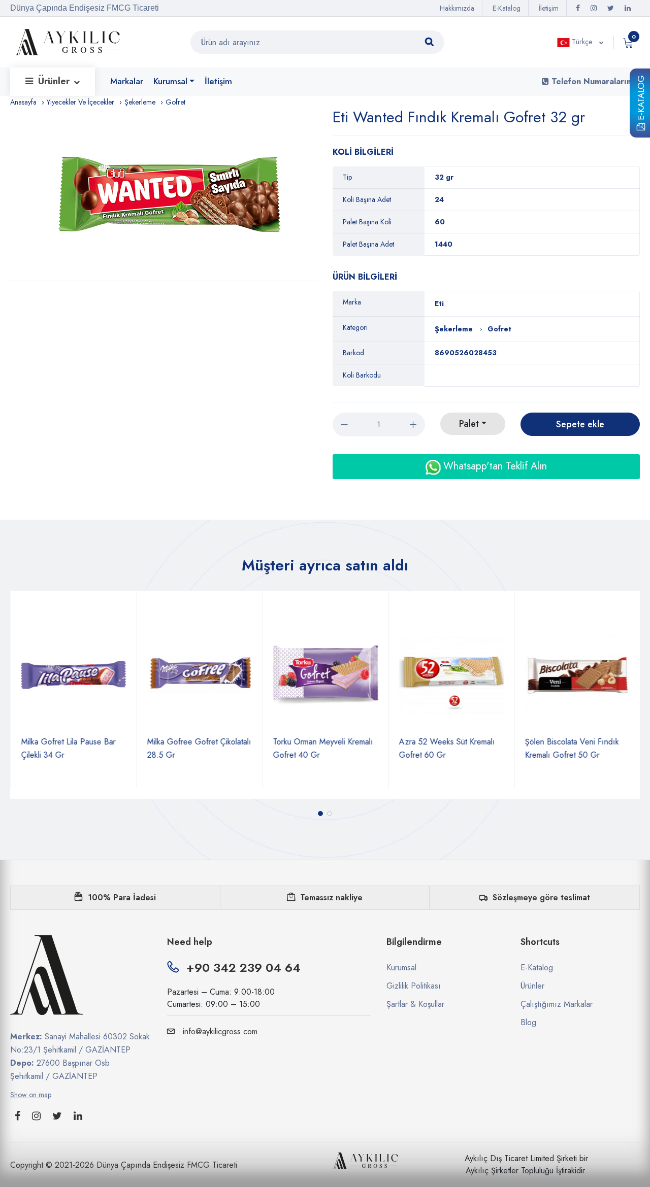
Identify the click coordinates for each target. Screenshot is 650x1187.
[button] (320, 813)
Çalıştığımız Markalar (557, 1004)
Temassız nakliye (331, 897)
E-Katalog (641, 99)
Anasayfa (23, 102)
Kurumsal (170, 81)
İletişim (549, 8)
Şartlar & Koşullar (415, 1004)
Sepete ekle (580, 424)
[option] (168, 194)
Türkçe (582, 42)
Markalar (126, 81)
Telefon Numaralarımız (594, 81)
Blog (528, 1022)
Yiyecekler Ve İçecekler (80, 102)
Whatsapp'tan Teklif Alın (493, 466)
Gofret (175, 102)
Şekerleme (139, 102)
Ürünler (55, 81)
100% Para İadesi (122, 897)
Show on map (30, 1095)
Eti (439, 303)
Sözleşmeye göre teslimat (541, 897)
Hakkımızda (457, 8)
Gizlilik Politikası (413, 986)
